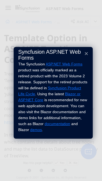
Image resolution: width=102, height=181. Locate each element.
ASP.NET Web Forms (64, 64)
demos (36, 130)
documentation (57, 124)
